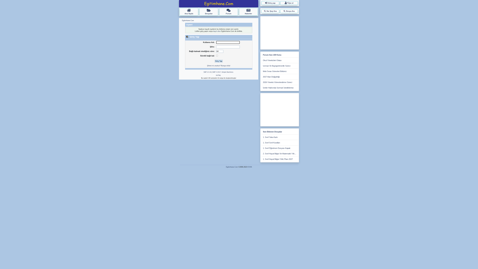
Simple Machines (227, 72)
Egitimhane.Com (232, 167)
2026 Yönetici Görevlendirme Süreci (277, 82)
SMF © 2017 (216, 72)
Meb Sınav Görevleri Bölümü (274, 71)
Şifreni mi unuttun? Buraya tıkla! (218, 66)
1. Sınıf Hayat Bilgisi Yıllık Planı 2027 (278, 159)
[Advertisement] (279, 32)
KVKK (250, 167)
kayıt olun (217, 31)
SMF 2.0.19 (207, 72)
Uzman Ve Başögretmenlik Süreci (276, 66)
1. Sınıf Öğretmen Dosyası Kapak (276, 148)
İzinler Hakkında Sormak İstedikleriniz (278, 88)
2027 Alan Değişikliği (271, 77)
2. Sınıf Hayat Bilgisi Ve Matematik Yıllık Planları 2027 (280, 154)
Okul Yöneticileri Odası (272, 60)
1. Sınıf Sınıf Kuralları (271, 143)
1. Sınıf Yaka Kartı (270, 137)
